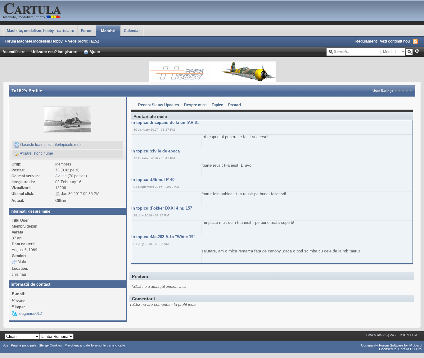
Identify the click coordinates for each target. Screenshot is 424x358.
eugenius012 (30, 313)
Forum (86, 31)
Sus (5, 345)
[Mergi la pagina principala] (62, 10)
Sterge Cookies (50, 345)
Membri (108, 31)
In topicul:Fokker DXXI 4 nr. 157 (161, 208)
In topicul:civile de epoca (155, 151)
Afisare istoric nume (36, 153)
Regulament (366, 41)
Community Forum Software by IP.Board (391, 345)
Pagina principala (23, 345)
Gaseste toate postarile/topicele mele (51, 145)
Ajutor (94, 52)
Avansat (417, 51)
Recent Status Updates (158, 105)
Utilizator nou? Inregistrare (55, 52)
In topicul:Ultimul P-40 (152, 179)
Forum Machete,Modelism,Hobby (34, 41)
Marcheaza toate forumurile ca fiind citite (95, 345)
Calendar (132, 31)
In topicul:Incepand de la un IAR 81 (165, 122)
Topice (217, 105)
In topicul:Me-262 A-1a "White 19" (163, 236)
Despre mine (195, 105)
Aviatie (61, 176)
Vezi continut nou (395, 41)
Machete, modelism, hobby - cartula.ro (40, 31)
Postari (234, 105)
